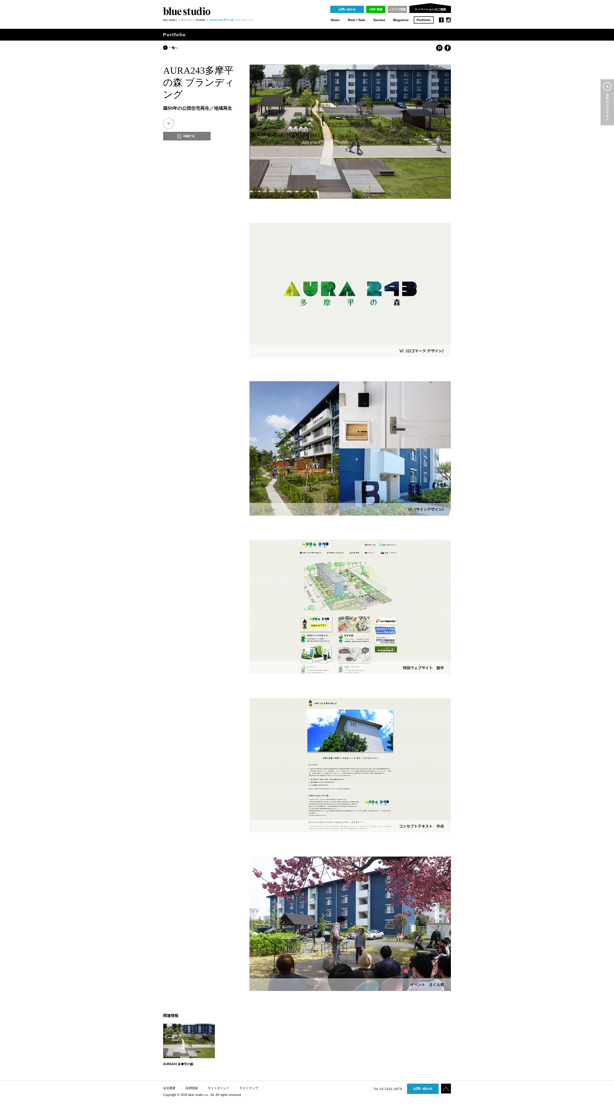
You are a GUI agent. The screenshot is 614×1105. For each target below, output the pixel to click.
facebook (441, 20)
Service (379, 20)
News (335, 20)
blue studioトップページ (177, 19)
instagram (448, 20)
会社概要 (169, 1088)
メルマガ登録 (397, 9)
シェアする (439, 48)
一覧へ (173, 47)
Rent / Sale (356, 20)
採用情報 (191, 1088)
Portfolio (424, 20)
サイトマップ (248, 1088)
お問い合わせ (347, 9)
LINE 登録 (375, 9)
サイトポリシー (219, 1088)
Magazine (401, 20)
